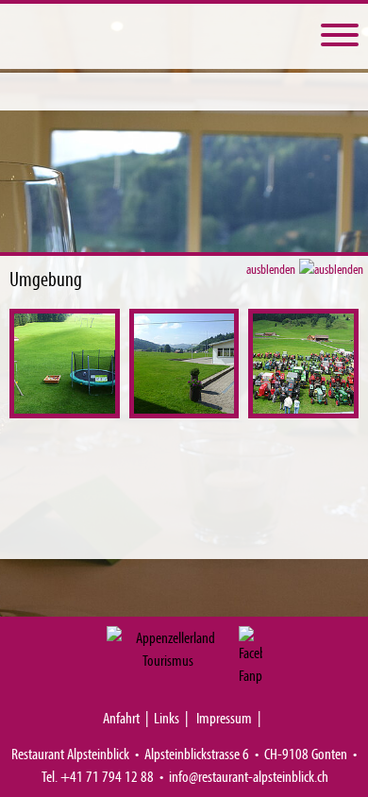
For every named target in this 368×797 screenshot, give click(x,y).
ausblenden (271, 269)
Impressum (224, 717)
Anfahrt (121, 717)
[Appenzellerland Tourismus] (168, 648)
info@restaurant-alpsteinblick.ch (248, 776)
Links (166, 717)
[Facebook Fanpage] (250, 656)
